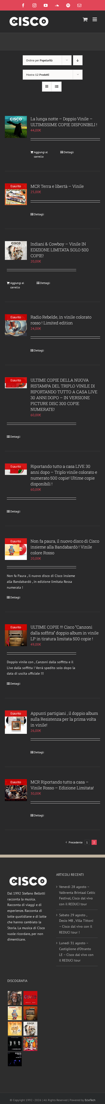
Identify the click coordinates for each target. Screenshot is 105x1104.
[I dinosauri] (14, 1044)
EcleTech (90, 1100)
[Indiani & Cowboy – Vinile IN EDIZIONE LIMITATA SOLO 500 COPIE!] (16, 250)
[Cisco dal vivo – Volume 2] (14, 1059)
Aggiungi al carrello (41, 154)
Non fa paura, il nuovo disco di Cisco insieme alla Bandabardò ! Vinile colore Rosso (65, 547)
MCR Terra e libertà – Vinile (57, 186)
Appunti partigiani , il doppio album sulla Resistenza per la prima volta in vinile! (64, 719)
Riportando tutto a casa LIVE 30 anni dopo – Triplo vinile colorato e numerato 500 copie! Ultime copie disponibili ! (64, 475)
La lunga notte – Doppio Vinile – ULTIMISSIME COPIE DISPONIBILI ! (64, 121)
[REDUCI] (14, 998)
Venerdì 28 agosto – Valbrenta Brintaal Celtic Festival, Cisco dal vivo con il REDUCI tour (77, 895)
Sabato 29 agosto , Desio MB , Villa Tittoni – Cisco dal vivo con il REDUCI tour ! (76, 923)
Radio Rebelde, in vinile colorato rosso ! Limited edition (61, 320)
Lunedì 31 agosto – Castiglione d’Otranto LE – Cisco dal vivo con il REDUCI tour (76, 951)
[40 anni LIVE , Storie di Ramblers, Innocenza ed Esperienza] (14, 1028)
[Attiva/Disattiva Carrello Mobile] (85, 19)
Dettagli (69, 152)
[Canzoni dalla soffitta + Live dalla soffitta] (30, 1013)
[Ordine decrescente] (78, 60)
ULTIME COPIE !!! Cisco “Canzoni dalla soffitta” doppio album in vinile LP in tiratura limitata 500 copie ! (65, 633)
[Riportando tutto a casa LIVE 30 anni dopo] (30, 998)
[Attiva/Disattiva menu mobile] (95, 19)
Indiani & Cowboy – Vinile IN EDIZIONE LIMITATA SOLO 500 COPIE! (60, 249)
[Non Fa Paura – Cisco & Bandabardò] (14, 1013)
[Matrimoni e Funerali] (30, 1044)
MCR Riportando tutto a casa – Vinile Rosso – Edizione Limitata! (62, 785)
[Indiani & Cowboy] (30, 1028)
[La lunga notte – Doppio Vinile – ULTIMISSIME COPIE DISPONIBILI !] (16, 127)
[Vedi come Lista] (56, 86)
